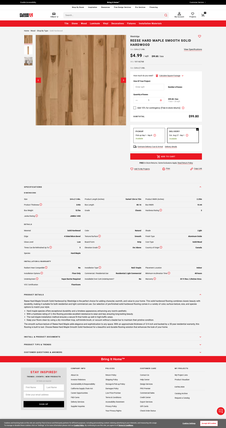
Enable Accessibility (28, 2)
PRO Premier (145, 388)
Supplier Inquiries (78, 406)
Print (168, 168)
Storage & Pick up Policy (115, 384)
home (26, 31)
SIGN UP (43, 404)
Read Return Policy (185, 163)
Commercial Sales (147, 393)
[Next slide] (123, 80)
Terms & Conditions (113, 397)
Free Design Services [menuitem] (122, 7)
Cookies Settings (189, 423)
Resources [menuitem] (105, 7)
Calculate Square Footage (169, 76)
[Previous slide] (38, 80)
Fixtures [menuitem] (131, 23)
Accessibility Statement (115, 402)
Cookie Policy (79, 425)
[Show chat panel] (221, 411)
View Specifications (193, 49)
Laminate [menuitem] (95, 23)
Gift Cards (144, 406)
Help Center (144, 379)
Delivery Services (77, 402)
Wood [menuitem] (84, 23)
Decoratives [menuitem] (117, 23)
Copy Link (198, 168)
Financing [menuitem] (154, 7)
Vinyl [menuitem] (105, 23)
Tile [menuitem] (66, 23)
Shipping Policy (112, 379)
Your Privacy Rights (113, 411)
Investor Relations (78, 379)
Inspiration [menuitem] (92, 7)
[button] (54, 15)
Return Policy (111, 375)
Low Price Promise (113, 393)
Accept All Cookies (209, 423)
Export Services (146, 402)
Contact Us (144, 375)
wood (33, 31)
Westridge (134, 36)
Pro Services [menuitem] (140, 7)
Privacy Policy (111, 406)
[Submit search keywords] (166, 15)
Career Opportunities (79, 393)
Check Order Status (148, 411)
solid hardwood (56, 31)
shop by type (42, 31)
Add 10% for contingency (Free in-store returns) (158, 108)
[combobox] (116, 15)
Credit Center (145, 397)
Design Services (146, 384)
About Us (74, 375)
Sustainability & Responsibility (83, 384)
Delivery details (171, 147)
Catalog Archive (181, 393)
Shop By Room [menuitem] (78, 7)
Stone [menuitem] (75, 23)
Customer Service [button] (197, 2)
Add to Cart (168, 156)
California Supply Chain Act (82, 388)
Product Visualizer (182, 379)
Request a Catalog (182, 398)
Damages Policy (112, 388)
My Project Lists (181, 375)
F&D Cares (75, 397)
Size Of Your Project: (142, 81)
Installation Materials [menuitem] (150, 23)
